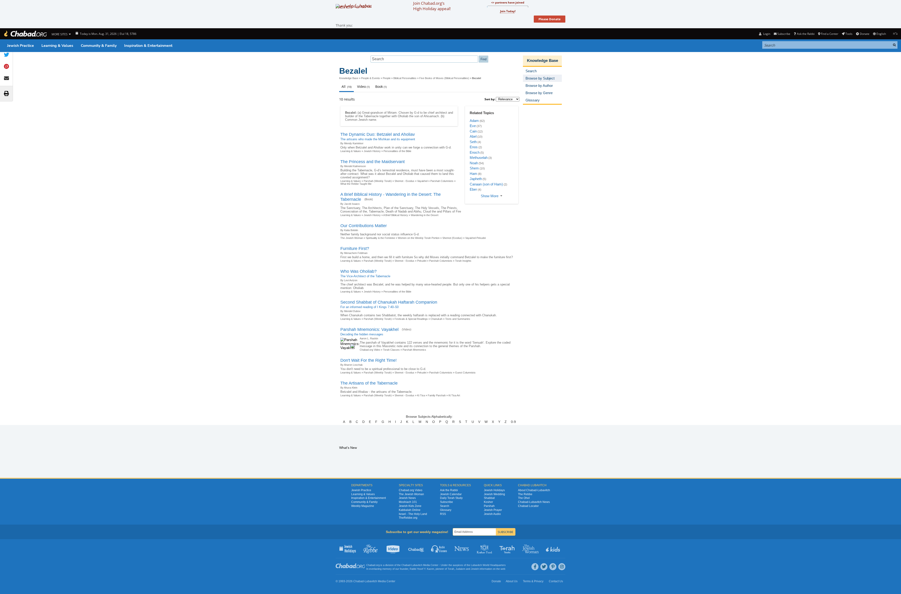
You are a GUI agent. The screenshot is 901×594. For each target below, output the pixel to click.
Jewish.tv (393, 548)
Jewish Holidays (494, 490)
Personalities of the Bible (397, 151)
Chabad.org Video (370, 349)
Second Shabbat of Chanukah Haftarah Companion (388, 302)
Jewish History (372, 151)
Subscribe (446, 502)
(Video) (406, 329)
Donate (864, 34)
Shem (474, 168)
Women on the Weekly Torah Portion (419, 238)
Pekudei (421, 260)
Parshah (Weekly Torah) (378, 181)
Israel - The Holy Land (413, 514)
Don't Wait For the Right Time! (368, 360)
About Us (512, 581)
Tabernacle (371, 116)
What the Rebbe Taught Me (355, 183)
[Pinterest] (552, 566)
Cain (473, 131)
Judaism (460, 568)
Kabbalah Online (409, 510)
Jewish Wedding (494, 494)
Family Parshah (437, 395)
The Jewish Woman (351, 238)
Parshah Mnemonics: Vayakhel (369, 329)
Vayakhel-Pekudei (475, 238)
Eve (473, 126)
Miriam (392, 112)
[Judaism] (25, 33)
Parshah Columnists (441, 181)
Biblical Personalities (404, 78)
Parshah (489, 506)
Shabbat (489, 498)
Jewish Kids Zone (410, 506)
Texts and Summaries (457, 318)
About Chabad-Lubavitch (534, 490)
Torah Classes (391, 349)
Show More (489, 196)
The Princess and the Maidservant (372, 161)
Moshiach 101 (408, 502)
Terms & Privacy (533, 581)
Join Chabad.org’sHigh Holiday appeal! (432, 5)
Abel (473, 136)
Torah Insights (463, 260)
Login (766, 34)
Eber (473, 189)
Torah (451, 568)
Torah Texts (507, 548)
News (462, 548)
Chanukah (436, 318)
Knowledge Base (348, 78)
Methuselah (479, 158)
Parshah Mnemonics (414, 349)
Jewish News (407, 498)
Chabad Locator (528, 506)
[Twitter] (543, 566)
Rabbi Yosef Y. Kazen (422, 568)
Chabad (405, 565)
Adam (474, 121)
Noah (474, 163)
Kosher (488, 502)
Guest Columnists (465, 372)
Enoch (475, 152)
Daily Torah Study (451, 498)
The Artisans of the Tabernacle (369, 383)
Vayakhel (422, 181)
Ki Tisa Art (454, 395)
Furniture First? (354, 248)
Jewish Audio (492, 514)
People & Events (370, 78)
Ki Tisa (421, 395)
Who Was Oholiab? (358, 271)
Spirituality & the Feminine (380, 238)
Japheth (476, 179)
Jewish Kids (553, 548)
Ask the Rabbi (805, 34)
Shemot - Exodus (404, 181)
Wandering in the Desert (424, 215)
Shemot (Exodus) (452, 238)
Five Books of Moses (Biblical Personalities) (444, 78)
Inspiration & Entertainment (148, 45)
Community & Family (99, 45)
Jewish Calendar (451, 494)
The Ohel (524, 498)
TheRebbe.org (408, 517)
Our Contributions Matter (363, 225)
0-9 (513, 422)
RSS (443, 514)
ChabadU (416, 548)
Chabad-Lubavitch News (534, 502)
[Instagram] (561, 566)
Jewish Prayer (493, 510)
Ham (473, 174)
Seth (473, 142)
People (387, 78)
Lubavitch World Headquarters (488, 565)
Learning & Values (57, 45)
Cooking (484, 548)
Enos (474, 147)
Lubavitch (416, 565)
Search (444, 506)
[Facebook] (534, 566)
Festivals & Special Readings (411, 318)
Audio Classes (439, 548)
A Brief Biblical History (395, 215)
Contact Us (556, 581)
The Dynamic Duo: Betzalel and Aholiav (377, 134)
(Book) (368, 199)
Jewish (475, 568)
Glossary (445, 510)
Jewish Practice (20, 45)
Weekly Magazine (362, 506)
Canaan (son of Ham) (486, 184)
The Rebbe (525, 494)
